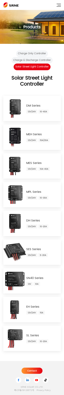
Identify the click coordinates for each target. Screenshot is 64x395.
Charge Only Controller (32, 53)
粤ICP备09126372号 (24, 390)
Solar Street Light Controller (32, 67)
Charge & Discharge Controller (32, 60)
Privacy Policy (44, 390)
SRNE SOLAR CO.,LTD (32, 387)
